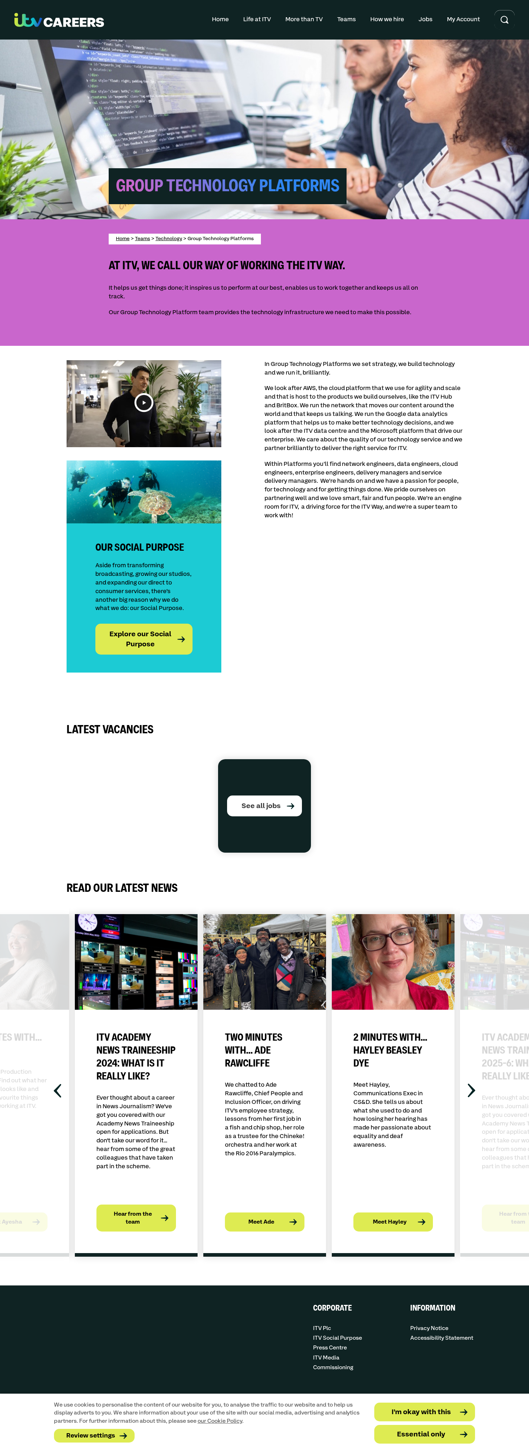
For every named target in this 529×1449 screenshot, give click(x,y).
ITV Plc (322, 1328)
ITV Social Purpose (337, 1338)
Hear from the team (133, 1218)
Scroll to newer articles (60, 1090)
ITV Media (326, 1358)
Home (220, 19)
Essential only (421, 1434)
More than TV (304, 19)
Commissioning (333, 1367)
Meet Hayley (390, 1222)
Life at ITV (257, 19)
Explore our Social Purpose (140, 639)
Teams (346, 19)
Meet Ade (261, 1222)
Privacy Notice (429, 1328)
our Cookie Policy (220, 1421)
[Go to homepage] (59, 20)
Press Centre (330, 1348)
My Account (463, 19)
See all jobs (261, 806)
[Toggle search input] (504, 19)
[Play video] (144, 403)
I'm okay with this (421, 1412)
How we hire (387, 19)
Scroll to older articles (469, 1090)
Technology (168, 238)
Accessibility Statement (441, 1338)
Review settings (90, 1436)
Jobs (426, 19)
